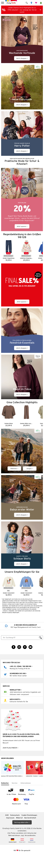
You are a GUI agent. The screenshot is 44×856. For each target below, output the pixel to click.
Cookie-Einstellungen (29, 815)
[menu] (2, 3)
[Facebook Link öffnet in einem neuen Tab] (13, 647)
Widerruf (19, 818)
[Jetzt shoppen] (22, 39)
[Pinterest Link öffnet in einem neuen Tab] (25, 647)
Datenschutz (15, 815)
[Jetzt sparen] (22, 199)
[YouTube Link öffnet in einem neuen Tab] (30, 647)
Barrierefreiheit (30, 818)
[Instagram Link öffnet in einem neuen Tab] (19, 647)
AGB (6, 815)
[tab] (5, 783)
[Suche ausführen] (40, 637)
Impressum (10, 818)
